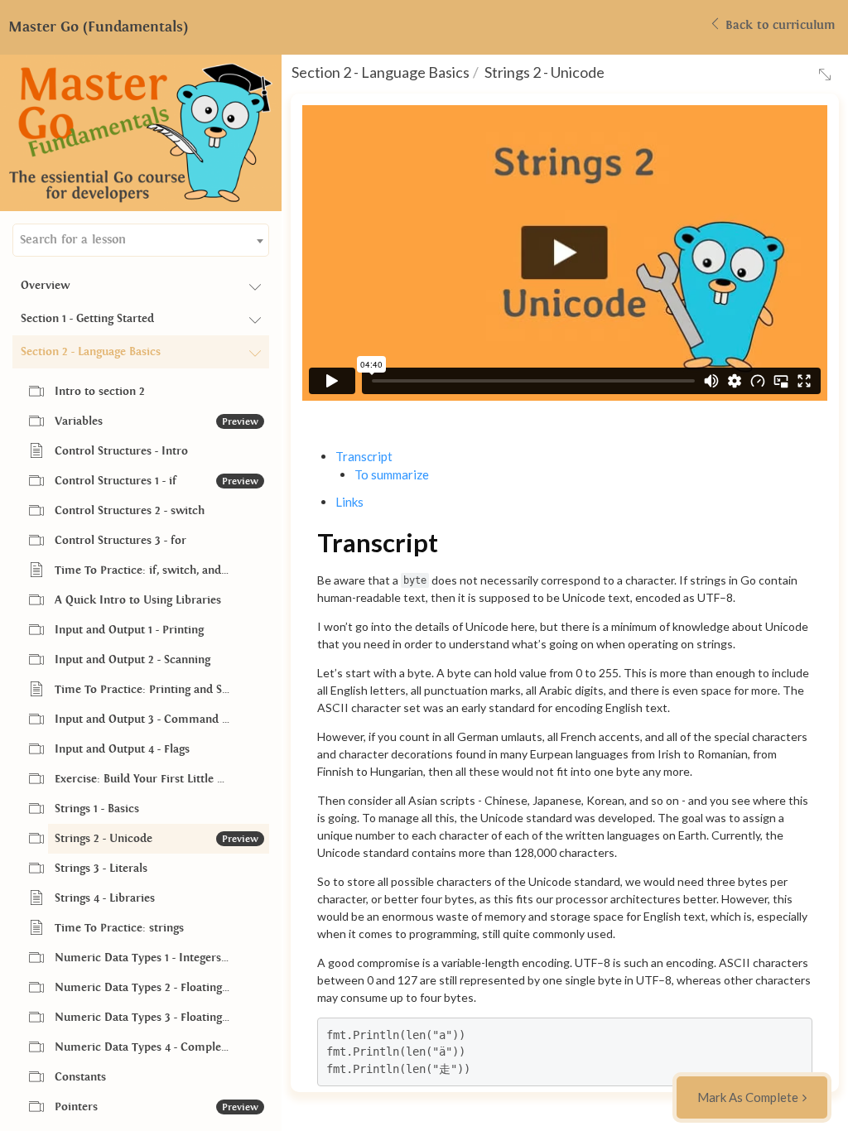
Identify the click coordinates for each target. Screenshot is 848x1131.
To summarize (391, 474)
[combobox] (140, 240)
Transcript (364, 456)
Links (349, 501)
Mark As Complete (747, 1097)
